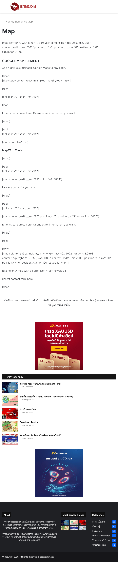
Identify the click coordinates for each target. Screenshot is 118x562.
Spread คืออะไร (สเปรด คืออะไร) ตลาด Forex (40, 384)
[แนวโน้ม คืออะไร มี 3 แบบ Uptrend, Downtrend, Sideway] (10, 400)
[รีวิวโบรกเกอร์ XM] (10, 413)
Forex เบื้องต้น (98, 522)
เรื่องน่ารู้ (96, 526)
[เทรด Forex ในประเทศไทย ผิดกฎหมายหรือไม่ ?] (10, 439)
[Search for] (114, 7)
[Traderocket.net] (23, 6)
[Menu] (3, 7)
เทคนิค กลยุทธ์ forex (101, 535)
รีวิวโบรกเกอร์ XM (28, 409)
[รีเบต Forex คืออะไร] (10, 426)
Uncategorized (99, 545)
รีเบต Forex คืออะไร (29, 422)
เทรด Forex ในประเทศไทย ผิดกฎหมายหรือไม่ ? (40, 435)
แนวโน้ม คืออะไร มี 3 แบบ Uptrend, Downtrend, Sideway (46, 396)
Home (9, 21)
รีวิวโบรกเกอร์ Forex (101, 540)
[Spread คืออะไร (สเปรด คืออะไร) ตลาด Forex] (10, 387)
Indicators (97, 531)
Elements (20, 21)
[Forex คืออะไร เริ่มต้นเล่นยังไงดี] (82, 528)
